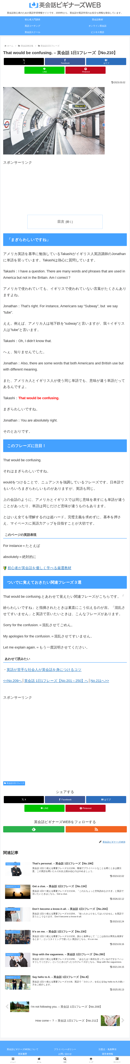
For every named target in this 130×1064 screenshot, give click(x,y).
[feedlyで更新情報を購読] (33, 829)
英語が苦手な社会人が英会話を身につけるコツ (44, 670)
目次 (60, 222)
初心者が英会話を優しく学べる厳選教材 (39, 568)
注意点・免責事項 (107, 1049)
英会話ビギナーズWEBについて (22, 1049)
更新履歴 (22, 1054)
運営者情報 (107, 1054)
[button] (120, 689)
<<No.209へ (12, 681)
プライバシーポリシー (65, 1049)
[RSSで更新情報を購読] (96, 829)
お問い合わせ (65, 1054)
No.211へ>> (100, 681)
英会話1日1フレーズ (15, 783)
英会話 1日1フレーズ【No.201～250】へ (56, 681)
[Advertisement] (65, 188)
